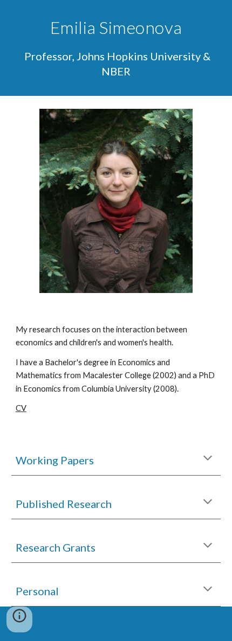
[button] (208, 459)
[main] (116, 48)
